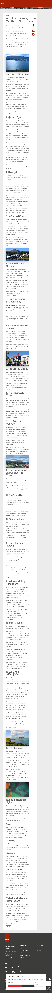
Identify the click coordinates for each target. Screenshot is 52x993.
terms (21, 960)
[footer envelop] (6, 964)
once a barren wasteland (15, 144)
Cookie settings (28, 985)
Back (8, 927)
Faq (21, 948)
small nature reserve (14, 305)
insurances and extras (25, 955)
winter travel (22, 952)
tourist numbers (14, 33)
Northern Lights (13, 806)
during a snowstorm (15, 655)
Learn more (10, 982)
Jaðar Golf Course (15, 221)
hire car (25, 809)
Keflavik (38, 948)
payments (22, 957)
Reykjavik (39, 950)
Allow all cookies (14, 985)
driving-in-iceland (24, 950)
